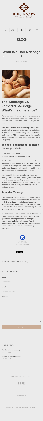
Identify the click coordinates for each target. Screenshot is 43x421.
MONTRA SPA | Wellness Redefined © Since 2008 (21, 407)
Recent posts (8, 345)
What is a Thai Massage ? (11, 356)
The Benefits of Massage (11, 350)
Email (4, 287)
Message (5, 297)
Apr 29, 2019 (21, 61)
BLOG (21, 39)
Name (4, 277)
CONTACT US (21, 396)
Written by (22, 242)
